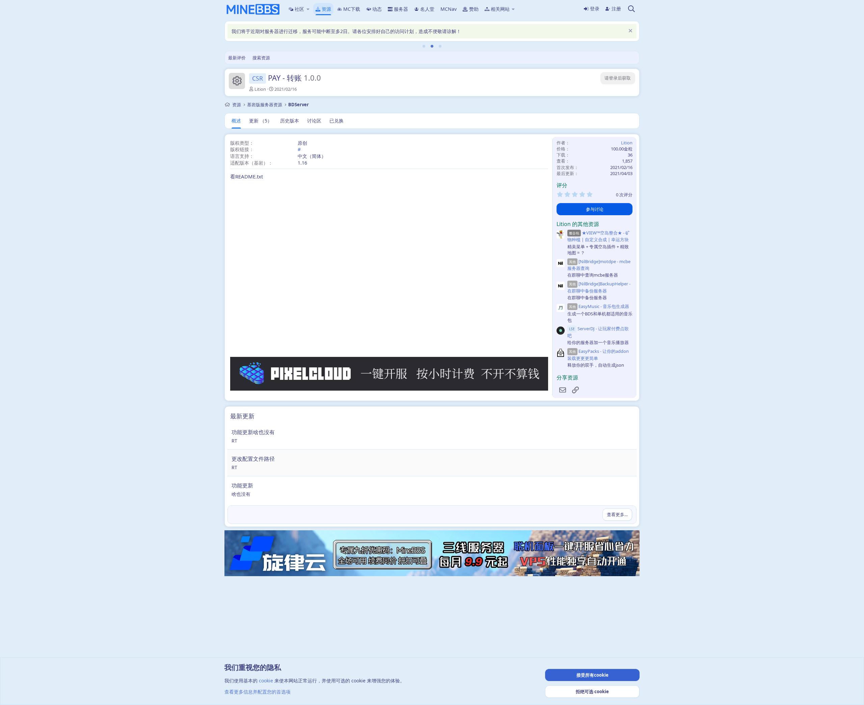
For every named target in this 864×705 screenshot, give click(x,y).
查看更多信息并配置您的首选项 (257, 691)
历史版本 (289, 120)
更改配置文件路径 (253, 458)
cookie (266, 680)
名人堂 (427, 9)
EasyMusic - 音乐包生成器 (599, 306)
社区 (299, 9)
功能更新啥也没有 (253, 432)
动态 (377, 9)
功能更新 (242, 485)
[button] (308, 9)
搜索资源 (261, 58)
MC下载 (351, 9)
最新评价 (237, 58)
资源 (326, 9)
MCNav (448, 9)
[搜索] (631, 9)
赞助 (474, 9)
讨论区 (314, 120)
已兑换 (336, 120)
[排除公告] (629, 31)
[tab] (424, 46)
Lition (260, 89)
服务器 (401, 9)
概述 (236, 120)
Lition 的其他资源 (578, 224)
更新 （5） (260, 120)
